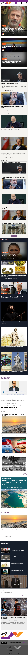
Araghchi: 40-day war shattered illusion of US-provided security (13, 208)
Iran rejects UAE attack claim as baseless (11, 162)
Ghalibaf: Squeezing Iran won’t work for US (11, 193)
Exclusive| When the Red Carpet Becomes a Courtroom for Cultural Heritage (12, 255)
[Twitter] (12, 1)
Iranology (4, 27)
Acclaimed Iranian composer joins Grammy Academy (11, 321)
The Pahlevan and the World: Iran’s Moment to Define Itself (12, 371)
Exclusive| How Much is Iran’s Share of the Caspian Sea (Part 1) (13, 415)
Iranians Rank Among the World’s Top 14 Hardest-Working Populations (12, 62)
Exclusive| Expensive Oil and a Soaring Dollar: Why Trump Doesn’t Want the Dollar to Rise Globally (13, 297)
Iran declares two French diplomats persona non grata (13, 223)
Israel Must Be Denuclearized (8, 456)
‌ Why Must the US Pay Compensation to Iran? (11, 435)
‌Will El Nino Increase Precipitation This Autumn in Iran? (12, 529)
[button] (2, 20)
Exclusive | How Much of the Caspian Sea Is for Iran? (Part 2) (14, 482)
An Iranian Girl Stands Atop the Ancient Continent (11, 46)
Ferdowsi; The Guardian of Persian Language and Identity (12, 346)
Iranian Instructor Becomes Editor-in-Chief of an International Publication (13, 30)
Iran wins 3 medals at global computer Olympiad (12, 618)
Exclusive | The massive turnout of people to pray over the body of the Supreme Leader (18, 550)
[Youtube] (14, 1)
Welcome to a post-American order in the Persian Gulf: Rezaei (13, 178)
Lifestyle (5, 59)
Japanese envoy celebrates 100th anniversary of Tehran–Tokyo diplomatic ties (14, 585)
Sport (4, 43)
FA (16, 3)
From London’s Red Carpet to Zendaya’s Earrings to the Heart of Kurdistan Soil (13, 276)
